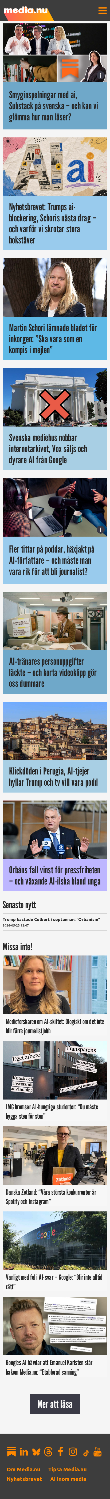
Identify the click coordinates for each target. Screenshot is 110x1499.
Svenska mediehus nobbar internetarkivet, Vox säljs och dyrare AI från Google (48, 448)
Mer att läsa (55, 1403)
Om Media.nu (23, 1469)
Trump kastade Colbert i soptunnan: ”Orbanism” (51, 919)
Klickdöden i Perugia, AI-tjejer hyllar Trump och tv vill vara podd (53, 776)
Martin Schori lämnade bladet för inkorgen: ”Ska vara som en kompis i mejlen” (53, 338)
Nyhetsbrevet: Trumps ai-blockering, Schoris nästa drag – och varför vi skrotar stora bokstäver (52, 223)
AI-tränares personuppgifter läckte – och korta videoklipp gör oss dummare (53, 672)
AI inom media (68, 1478)
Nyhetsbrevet (24, 1478)
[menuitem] (102, 10)
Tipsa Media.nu (67, 1469)
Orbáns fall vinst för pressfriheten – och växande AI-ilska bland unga (55, 875)
